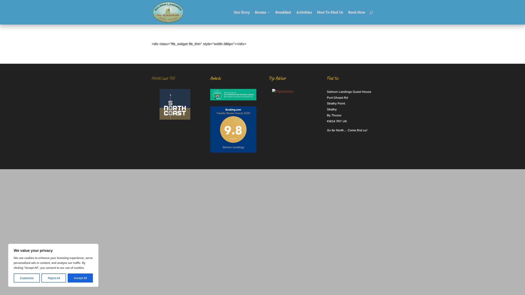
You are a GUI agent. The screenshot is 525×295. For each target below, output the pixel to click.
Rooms (260, 13)
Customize (27, 278)
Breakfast (283, 13)
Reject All (54, 278)
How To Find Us (330, 13)
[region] (53, 265)
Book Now (356, 13)
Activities (304, 13)
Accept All (80, 278)
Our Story (242, 13)
